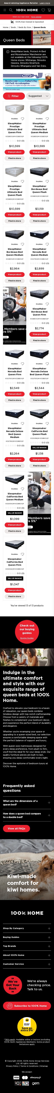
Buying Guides (11, 937)
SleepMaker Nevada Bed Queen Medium (39, 252)
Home (5, 27)
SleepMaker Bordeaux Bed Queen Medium (14, 252)
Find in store (14, 158)
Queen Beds (40, 27)
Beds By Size (25, 27)
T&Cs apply (10, 1040)
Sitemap (44, 1066)
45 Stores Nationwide (30, 22)
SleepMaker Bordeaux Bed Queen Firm (39, 312)
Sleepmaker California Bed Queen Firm (15, 562)
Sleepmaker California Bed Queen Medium (14, 496)
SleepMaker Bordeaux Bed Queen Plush (39, 189)
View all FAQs (16, 828)
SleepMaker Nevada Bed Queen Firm (15, 371)
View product (14, 152)
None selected (36, 17)
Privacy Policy (12, 1066)
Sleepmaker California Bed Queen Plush (39, 431)
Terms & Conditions (29, 1066)
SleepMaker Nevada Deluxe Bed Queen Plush (39, 371)
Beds (13, 27)
